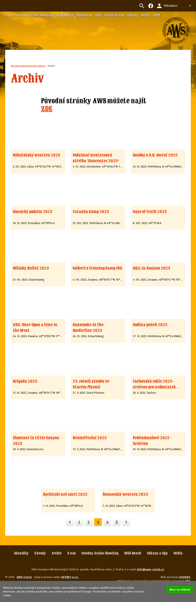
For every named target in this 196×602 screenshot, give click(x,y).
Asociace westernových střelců (28, 65)
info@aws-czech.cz (150, 569)
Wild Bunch (132, 553)
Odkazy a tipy (157, 553)
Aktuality (21, 553)
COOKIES (184, 577)
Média (178, 553)
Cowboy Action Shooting (100, 553)
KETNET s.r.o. (70, 577)
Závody (40, 553)
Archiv (51, 65)
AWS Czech (24, 577)
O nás (71, 553)
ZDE (46, 108)
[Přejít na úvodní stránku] (176, 30)
